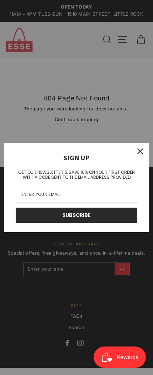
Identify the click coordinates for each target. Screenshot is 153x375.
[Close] (140, 151)
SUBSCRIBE (76, 215)
